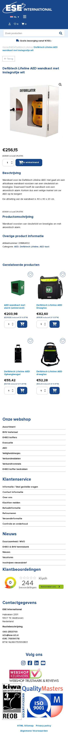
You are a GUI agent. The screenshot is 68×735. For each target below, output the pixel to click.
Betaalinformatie (11, 508)
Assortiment (9, 426)
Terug (9, 58)
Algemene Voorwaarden (34, 730)
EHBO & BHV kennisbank (15, 546)
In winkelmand (31, 162)
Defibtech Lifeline (24, 47)
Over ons (7, 497)
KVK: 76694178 (10, 638)
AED (12, 47)
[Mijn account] (9, 24)
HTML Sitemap (25, 725)
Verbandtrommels (11, 463)
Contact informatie (12, 492)
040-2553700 (9, 631)
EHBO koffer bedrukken (15, 469)
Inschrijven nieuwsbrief (14, 562)
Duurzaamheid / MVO (13, 541)
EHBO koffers (9, 437)
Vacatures (7, 557)
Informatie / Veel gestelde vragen (20, 486)
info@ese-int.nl (10, 635)
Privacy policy (43, 725)
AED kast (44, 246)
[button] (60, 85)
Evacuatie (7, 442)
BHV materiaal (10, 432)
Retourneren (9, 513)
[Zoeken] (61, 33)
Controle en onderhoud (15, 523)
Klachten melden (11, 502)
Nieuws (6, 552)
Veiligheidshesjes (11, 453)
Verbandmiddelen (11, 458)
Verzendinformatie (12, 518)
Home (5, 47)
